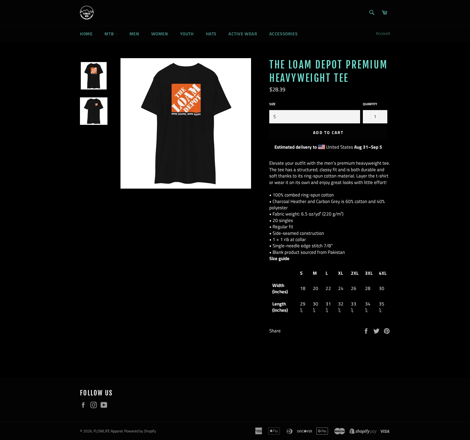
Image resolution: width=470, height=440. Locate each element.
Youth (187, 33)
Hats (211, 33)
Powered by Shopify (140, 431)
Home (86, 33)
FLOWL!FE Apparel (108, 431)
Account (383, 33)
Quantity (370, 104)
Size (272, 104)
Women (159, 33)
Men (134, 33)
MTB (109, 33)
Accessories (283, 33)
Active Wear (242, 33)
